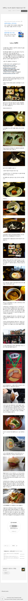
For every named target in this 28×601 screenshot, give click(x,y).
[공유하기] (7, 546)
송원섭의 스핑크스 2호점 (9, 568)
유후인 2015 (12, 551)
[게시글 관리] (9, 546)
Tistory (12, 597)
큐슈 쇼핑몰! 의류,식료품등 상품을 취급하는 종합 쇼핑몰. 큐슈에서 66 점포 (13, 25)
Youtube (18, 599)
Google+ (21, 599)
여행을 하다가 (6, 551)
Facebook (14, 599)
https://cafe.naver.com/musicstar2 (11, 30)
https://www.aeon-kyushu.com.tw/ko (12, 21)
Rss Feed (6, 599)
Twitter (11, 599)
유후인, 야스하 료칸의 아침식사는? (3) (14, 8)
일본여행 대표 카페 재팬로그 (9, 33)
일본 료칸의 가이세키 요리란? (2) (10, 556)
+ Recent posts (4, 591)
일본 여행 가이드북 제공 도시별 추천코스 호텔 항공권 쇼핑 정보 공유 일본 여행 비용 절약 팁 (10, 35)
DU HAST (5, 570)
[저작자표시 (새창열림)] (16, 545)
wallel (20, 597)
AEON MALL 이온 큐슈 (10, 23)
